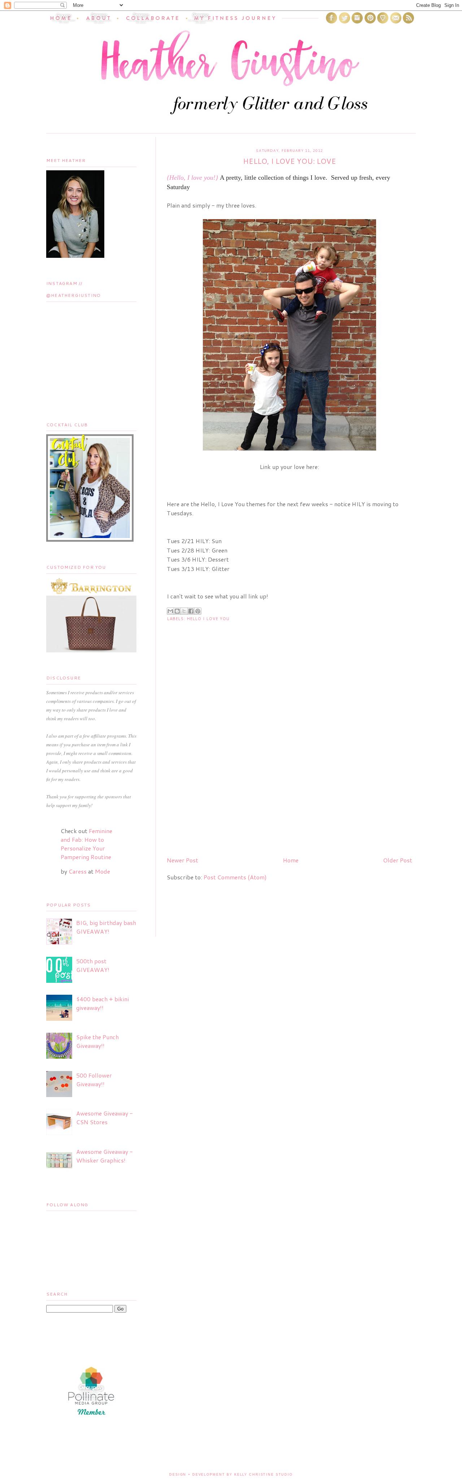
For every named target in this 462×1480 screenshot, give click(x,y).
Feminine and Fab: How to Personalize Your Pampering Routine (86, 844)
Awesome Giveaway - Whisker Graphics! (104, 1155)
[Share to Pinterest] (197, 611)
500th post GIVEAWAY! (92, 965)
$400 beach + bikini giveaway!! (102, 1003)
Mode (102, 871)
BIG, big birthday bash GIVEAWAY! (106, 926)
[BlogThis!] (177, 611)
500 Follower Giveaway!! (94, 1079)
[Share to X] (184, 611)
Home (290, 860)
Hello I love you (208, 619)
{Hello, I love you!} (192, 177)
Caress (78, 871)
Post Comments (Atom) (235, 877)
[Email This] (170, 611)
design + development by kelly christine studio (231, 1474)
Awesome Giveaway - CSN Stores (104, 1117)
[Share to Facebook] (191, 611)
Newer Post (182, 860)
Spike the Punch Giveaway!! (97, 1041)
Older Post (397, 860)
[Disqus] (289, 758)
